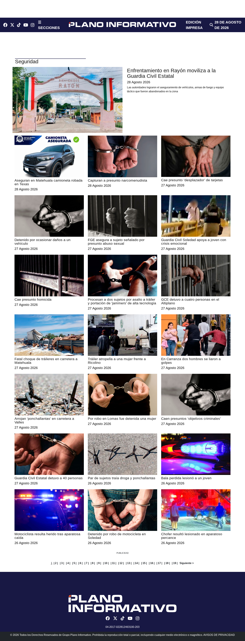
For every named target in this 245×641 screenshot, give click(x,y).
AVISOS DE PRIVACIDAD (219, 635)
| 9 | (99, 563)
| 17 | (159, 563)
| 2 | (56, 563)
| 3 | (62, 563)
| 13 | (129, 563)
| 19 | (175, 563)
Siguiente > (187, 563)
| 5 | (74, 563)
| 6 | (80, 563)
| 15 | (144, 563)
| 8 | (93, 563)
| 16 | (151, 563)
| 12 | (121, 563)
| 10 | (106, 563)
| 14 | (136, 563)
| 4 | (68, 563)
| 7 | (86, 563)
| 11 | (113, 563)
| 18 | (167, 563)
